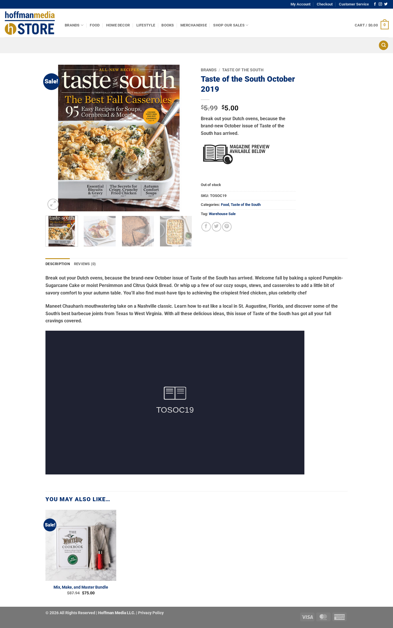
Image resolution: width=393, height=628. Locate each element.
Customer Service (354, 4)
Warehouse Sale (222, 214)
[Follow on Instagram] (380, 4)
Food (95, 25)
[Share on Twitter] (216, 226)
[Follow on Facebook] (375, 4)
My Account (300, 4)
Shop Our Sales (229, 25)
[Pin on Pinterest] (227, 226)
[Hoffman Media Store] (30, 23)
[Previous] (55, 138)
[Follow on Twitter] (386, 4)
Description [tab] (57, 264)
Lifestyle (145, 25)
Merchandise (193, 25)
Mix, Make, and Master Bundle (81, 587)
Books (167, 25)
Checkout (325, 4)
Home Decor (118, 25)
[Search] (383, 45)
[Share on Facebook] (206, 226)
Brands (72, 25)
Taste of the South (243, 70)
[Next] (182, 138)
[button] (372, 25)
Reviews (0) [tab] (85, 264)
